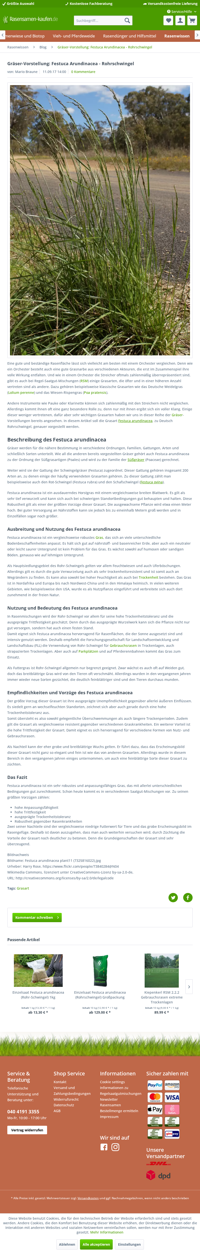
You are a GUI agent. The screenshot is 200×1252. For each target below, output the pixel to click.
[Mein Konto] (180, 20)
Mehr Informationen (106, 1232)
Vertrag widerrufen (27, 1130)
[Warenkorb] (192, 20)
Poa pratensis (95, 392)
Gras (99, 537)
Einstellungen (129, 1244)
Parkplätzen (88, 651)
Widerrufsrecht (66, 1099)
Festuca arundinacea (135, 420)
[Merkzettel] (168, 20)
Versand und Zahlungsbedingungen (72, 1090)
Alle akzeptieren (96, 1244)
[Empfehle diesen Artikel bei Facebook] (188, 898)
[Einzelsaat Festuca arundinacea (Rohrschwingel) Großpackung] (100, 971)
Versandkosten (88, 1198)
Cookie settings (112, 1082)
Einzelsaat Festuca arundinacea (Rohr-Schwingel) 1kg (38, 995)
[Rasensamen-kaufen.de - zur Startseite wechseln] (30, 22)
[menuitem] (103, 20)
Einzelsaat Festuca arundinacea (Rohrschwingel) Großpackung (100, 995)
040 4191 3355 (23, 1111)
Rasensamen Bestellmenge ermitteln (119, 1108)
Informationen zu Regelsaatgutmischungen (120, 1090)
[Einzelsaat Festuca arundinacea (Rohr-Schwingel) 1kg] (38, 971)
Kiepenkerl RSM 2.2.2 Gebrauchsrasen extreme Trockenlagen (162, 997)
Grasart (23, 888)
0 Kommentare (83, 71)
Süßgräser (136, 459)
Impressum (109, 1116)
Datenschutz (64, 1105)
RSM (84, 380)
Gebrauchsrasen (123, 645)
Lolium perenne (21, 392)
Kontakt (60, 1082)
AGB (57, 1110)
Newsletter (109, 1099)
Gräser (177, 415)
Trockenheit (148, 577)
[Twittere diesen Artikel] (175, 898)
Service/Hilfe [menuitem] (181, 11)
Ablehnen (67, 1244)
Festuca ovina (151, 482)
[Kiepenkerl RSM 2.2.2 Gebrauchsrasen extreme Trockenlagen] (162, 971)
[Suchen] (127, 20)
